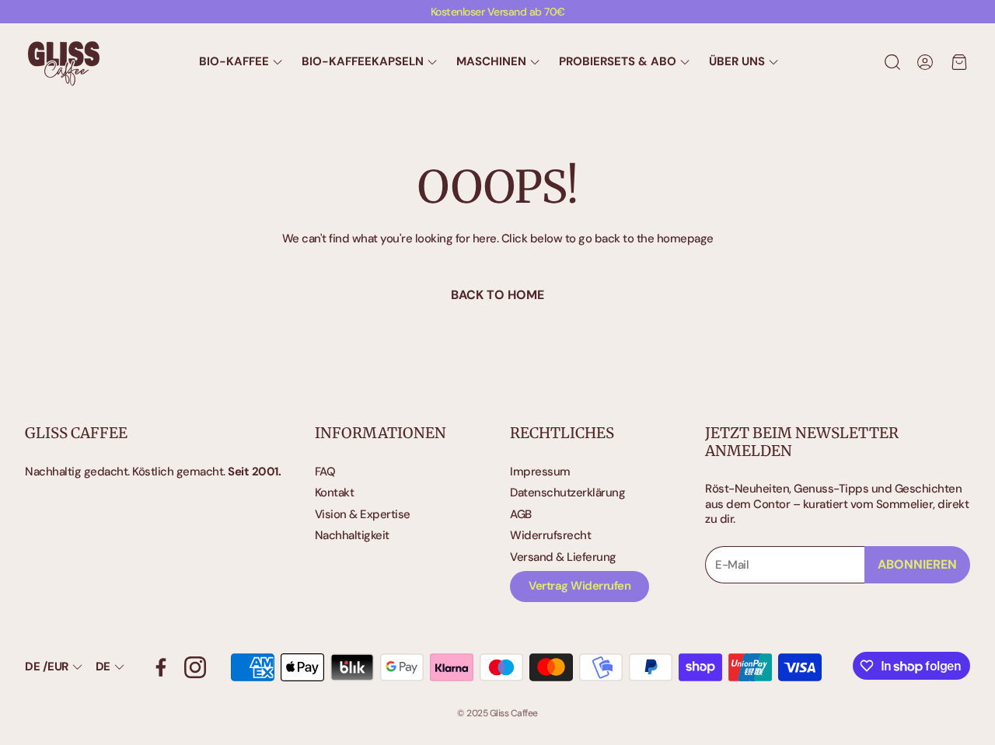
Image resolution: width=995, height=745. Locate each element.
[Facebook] (161, 667)
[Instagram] (195, 667)
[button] (891, 62)
